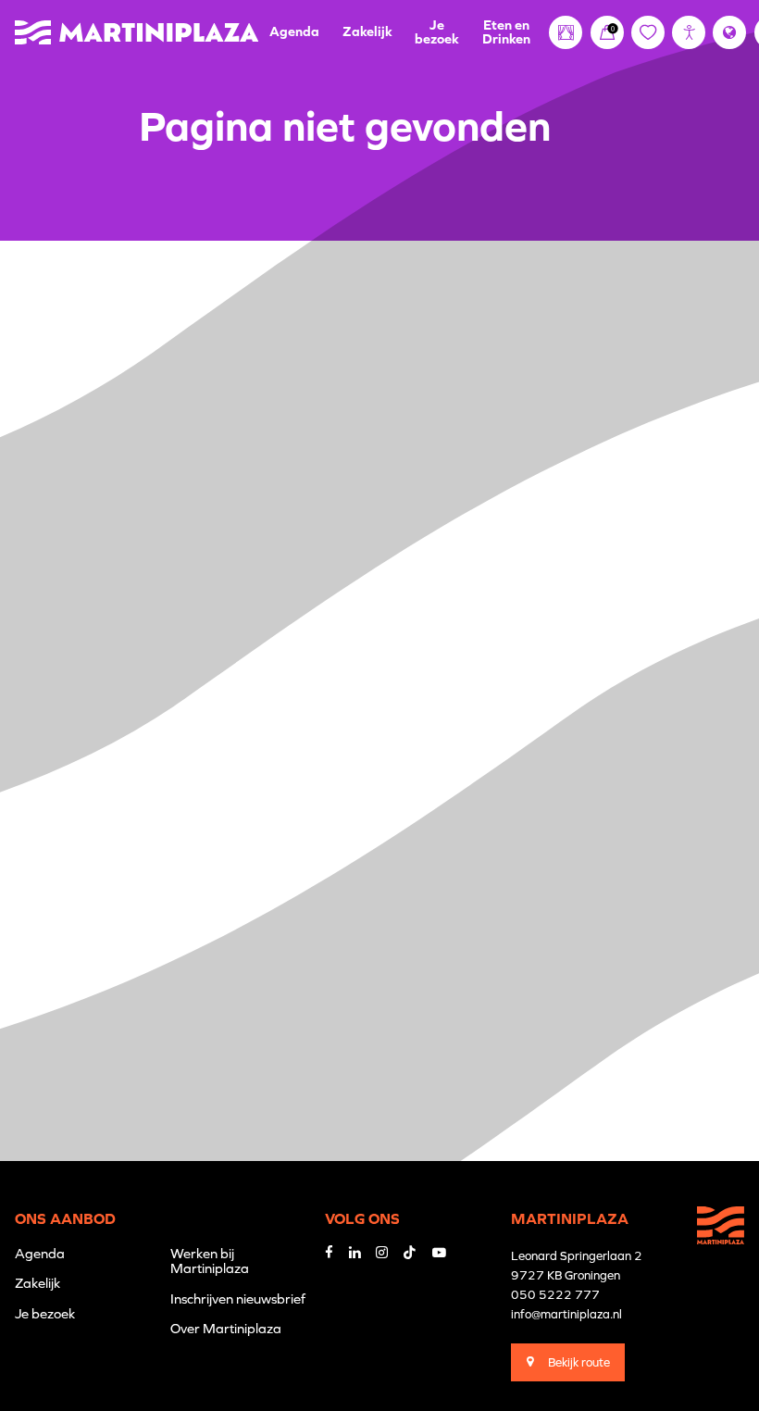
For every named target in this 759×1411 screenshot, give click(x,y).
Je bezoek (437, 31)
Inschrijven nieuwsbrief (237, 1298)
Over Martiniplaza (225, 1328)
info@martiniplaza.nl (566, 1314)
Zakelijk (367, 31)
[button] (688, 32)
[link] (607, 32)
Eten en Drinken (506, 31)
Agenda (294, 31)
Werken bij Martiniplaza (209, 1260)
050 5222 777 (555, 1295)
